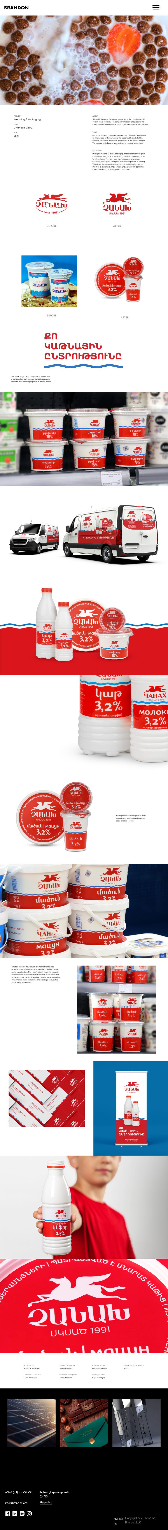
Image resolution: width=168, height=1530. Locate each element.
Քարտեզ (46, 1502)
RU (121, 1519)
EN (115, 1524)
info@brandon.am (16, 1503)
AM (116, 1519)
